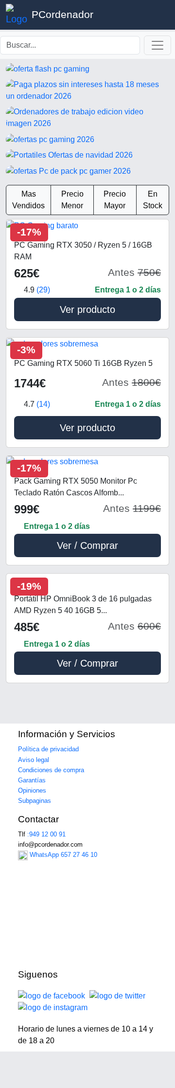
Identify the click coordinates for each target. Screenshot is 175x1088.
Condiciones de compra (51, 770)
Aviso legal (33, 759)
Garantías (32, 780)
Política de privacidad (48, 749)
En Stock (152, 200)
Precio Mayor (115, 200)
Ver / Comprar (87, 545)
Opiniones (32, 790)
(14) (43, 404)
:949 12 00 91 (46, 834)
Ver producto (87, 309)
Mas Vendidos (28, 200)
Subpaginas (34, 800)
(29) (43, 290)
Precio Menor (72, 200)
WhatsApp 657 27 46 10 (62, 854)
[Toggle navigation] (157, 45)
